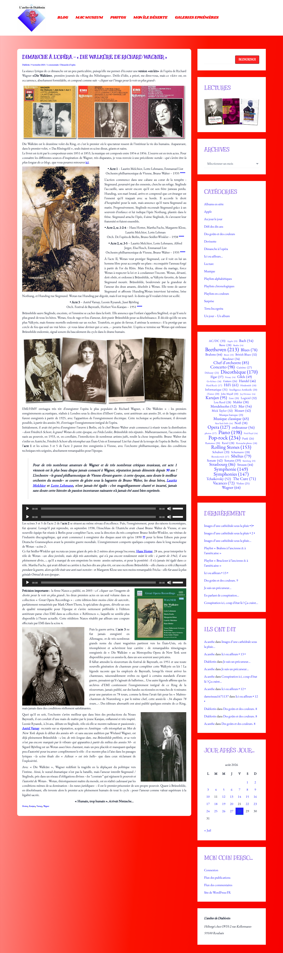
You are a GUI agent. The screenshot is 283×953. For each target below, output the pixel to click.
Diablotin (210, 661)
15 (247, 796)
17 (208, 804)
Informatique (216, 389)
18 (216, 804)
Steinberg (249, 461)
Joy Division (247, 394)
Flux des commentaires (218, 885)
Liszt (234, 398)
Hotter (25, 806)
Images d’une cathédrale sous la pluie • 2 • (229, 533)
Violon (242, 483)
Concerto (222, 367)
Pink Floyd (251, 433)
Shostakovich (220, 456)
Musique (209, 271)
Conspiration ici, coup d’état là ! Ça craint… (231, 603)
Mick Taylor (222, 410)
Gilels (244, 377)
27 (231, 811)
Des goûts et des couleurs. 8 (240, 709)
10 (208, 796)
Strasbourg (222, 464)
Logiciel (249, 398)
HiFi (231, 385)
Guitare (230, 381)
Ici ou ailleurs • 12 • (233, 689)
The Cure (244, 479)
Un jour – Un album (217, 316)
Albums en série (214, 204)
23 (255, 804)
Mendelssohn (223, 406)
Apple (208, 211)
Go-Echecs (214, 381)
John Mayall (229, 394)
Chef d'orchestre (231, 363)
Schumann (240, 452)
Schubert (220, 452)
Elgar (216, 377)
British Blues (246, 354)
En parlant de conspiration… (221, 595)
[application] (104, 508)
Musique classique (231, 419)
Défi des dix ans (213, 226)
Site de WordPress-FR (217, 892)
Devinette (210, 241)
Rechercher (247, 60)
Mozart (243, 410)
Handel (247, 381)
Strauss (245, 464)
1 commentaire (53, 64)
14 (239, 796)
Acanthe (209, 641)
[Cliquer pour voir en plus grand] (231, 111)
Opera (219, 427)
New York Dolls (224, 423)
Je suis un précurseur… (217, 588)
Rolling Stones (231, 447)
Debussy (212, 373)
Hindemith (248, 385)
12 (223, 796)
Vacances (224, 483)
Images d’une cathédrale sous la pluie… (227, 540)
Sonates (232, 460)
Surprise (209, 301)
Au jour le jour (213, 219)
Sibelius (241, 456)
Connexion (211, 870)
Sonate (215, 460)
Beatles (238, 345)
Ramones (212, 443)
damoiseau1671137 (216, 696)
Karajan (32, 806)
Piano (230, 432)
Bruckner (231, 359)
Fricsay (230, 377)
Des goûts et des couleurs (219, 234)
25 (216, 811)
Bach (246, 341)
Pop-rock (224, 437)
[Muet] (169, 509)
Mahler (241, 402)
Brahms (213, 354)
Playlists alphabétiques (218, 278)
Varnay (39, 806)
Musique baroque (231, 415)
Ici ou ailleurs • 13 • (216, 573)
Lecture (209, 264)
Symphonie (231, 469)
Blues (249, 350)
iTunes (213, 394)
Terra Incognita (213, 308)
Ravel (228, 443)
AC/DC (217, 341)
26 (223, 811)
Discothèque (239, 371)
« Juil (207, 830)
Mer (245, 406)
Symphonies (231, 474)
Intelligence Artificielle (243, 389)
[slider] (178, 508)
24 (208, 811)
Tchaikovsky (218, 479)
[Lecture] (27, 509)
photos (210, 433)
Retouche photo (246, 443)
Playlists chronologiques (219, 286)
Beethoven (222, 349)
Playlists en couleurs (216, 293)
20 (231, 804)
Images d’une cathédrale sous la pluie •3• (229, 526)
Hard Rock (214, 385)
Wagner (46, 806)
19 (223, 804)
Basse (225, 345)
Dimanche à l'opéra (67, 64)
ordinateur (243, 427)
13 (231, 796)
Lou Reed (222, 402)
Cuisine (244, 367)
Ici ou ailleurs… (213, 256)
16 (255, 796)
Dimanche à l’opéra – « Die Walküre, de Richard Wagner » (94, 57)
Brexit (228, 355)
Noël (241, 423)
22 (247, 804)
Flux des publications (217, 877)
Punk (248, 438)
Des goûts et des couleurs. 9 (221, 580)
